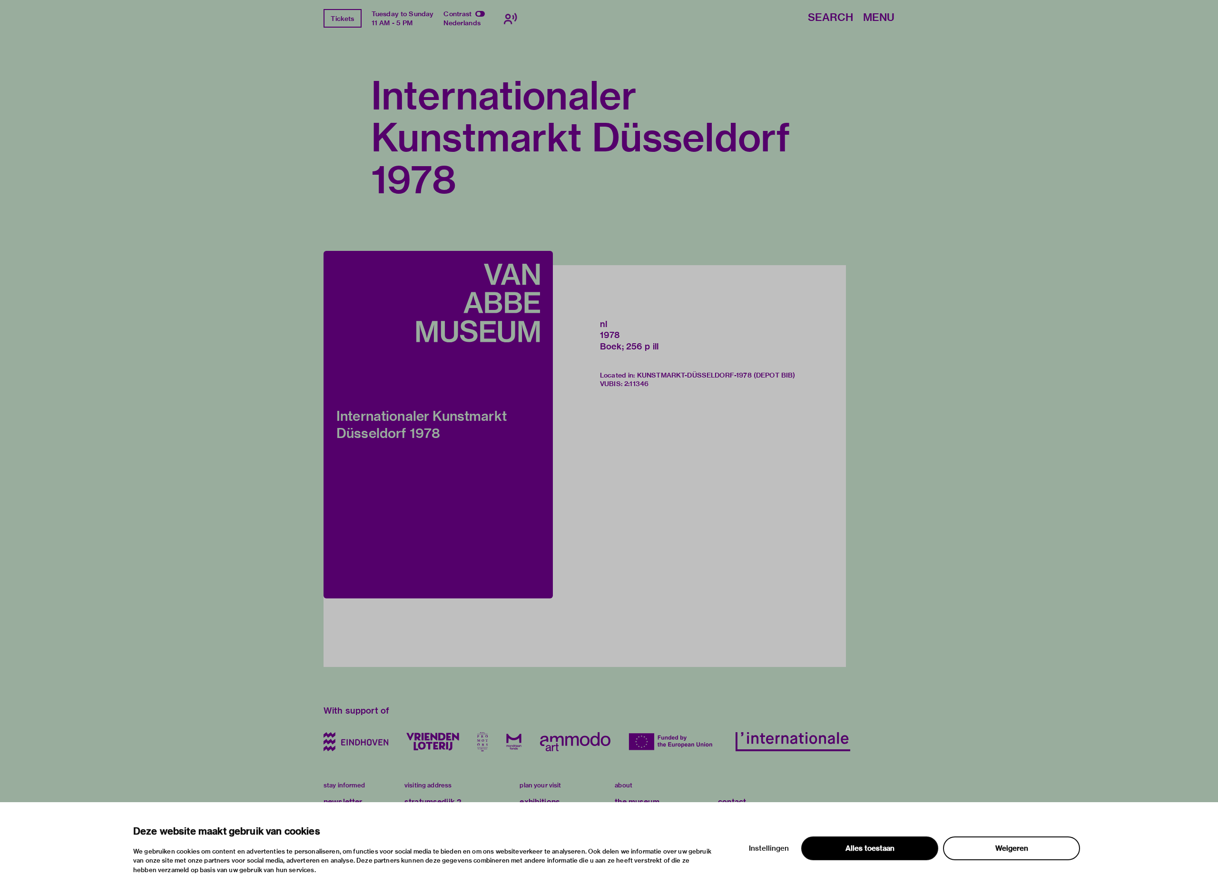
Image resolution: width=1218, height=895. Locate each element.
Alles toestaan (869, 848)
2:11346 (636, 383)
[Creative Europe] (673, 741)
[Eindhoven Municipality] (356, 741)
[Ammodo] (575, 741)
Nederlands (462, 23)
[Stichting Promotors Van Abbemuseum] (482, 741)
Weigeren (1011, 848)
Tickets (342, 18)
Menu (878, 18)
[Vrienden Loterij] (432, 741)
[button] (438, 424)
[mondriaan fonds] (514, 741)
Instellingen (769, 848)
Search (830, 18)
